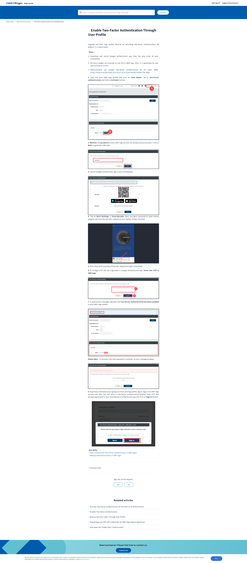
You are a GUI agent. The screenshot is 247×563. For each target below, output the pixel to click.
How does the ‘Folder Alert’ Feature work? (107, 527)
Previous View (95, 468)
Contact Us (123, 550)
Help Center (10, 21)
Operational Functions (23, 21)
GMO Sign (215, 3)
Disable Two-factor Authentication (103, 512)
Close (216, 558)
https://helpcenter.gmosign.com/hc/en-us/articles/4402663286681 (116, 72)
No (129, 484)
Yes (118, 484)
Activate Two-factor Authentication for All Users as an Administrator (117, 506)
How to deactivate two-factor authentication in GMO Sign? (113, 452)
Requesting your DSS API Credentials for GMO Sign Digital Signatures (117, 522)
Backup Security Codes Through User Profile (107, 517)
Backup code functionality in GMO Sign (105, 455)
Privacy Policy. (85, 559)
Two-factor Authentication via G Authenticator (49, 21)
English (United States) (230, 3)
